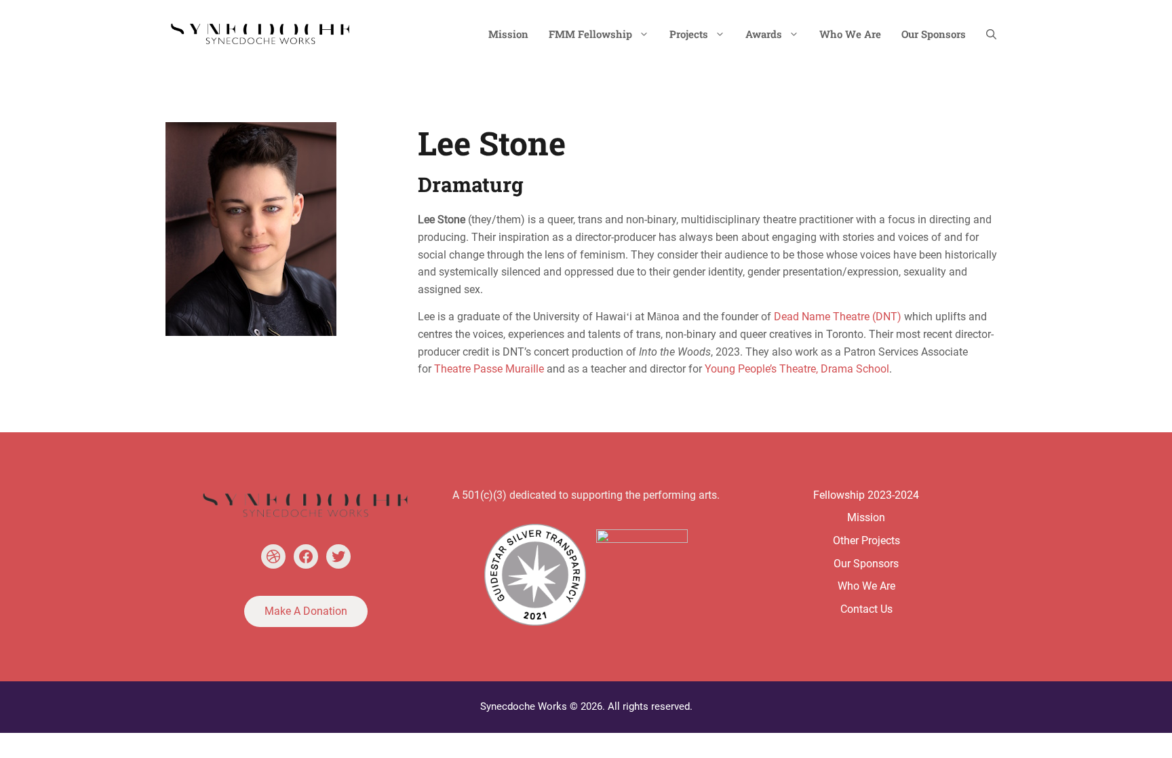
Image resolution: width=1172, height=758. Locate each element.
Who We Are (850, 34)
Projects (688, 34)
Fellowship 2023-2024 (866, 495)
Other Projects (866, 540)
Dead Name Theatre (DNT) (837, 316)
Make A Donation (306, 611)
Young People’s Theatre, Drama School (797, 368)
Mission (508, 34)
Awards (763, 34)
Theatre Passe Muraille (489, 368)
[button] (991, 34)
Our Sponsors (933, 34)
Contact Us (866, 609)
